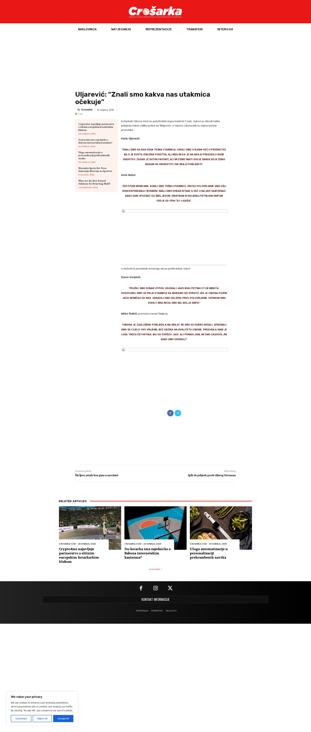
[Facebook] (170, 413)
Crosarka (86, 109)
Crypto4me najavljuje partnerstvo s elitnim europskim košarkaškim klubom (96, 127)
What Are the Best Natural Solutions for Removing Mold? (94, 182)
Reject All (42, 718)
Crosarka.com (67, 543)
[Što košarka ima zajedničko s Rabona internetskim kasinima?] (155, 528)
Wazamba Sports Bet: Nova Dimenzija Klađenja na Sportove (95, 170)
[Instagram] (155, 588)
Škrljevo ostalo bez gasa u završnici (96, 475)
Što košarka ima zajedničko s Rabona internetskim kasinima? (95, 141)
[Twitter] (178, 413)
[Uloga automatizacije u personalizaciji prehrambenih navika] (221, 528)
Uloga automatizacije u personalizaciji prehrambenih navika (94, 155)
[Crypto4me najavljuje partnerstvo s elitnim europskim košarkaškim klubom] (90, 528)
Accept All (63, 718)
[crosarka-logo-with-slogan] (155, 11)
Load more (154, 569)
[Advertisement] (155, 60)
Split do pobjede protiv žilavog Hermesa (212, 475)
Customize (21, 718)
